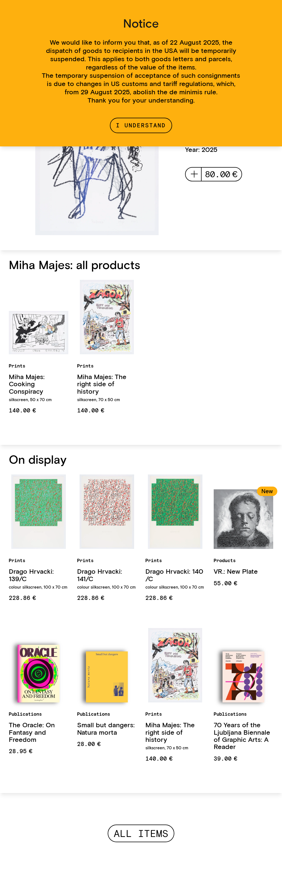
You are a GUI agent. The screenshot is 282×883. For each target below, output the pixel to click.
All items (141, 833)
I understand (141, 125)
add (194, 174)
